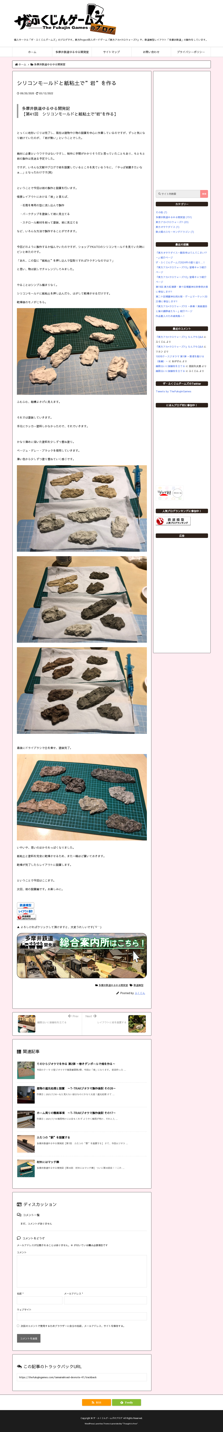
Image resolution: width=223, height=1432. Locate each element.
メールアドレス (73, 1293)
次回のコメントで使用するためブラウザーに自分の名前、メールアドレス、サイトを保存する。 (73, 1326)
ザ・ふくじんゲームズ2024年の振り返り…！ (180, 262)
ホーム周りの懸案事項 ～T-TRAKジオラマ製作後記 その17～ (76, 1113)
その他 (161, 212)
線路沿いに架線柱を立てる (170, 366)
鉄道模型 (138, 985)
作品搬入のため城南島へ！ (170, 316)
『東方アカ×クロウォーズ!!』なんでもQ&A (179, 337)
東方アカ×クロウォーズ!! (172, 222)
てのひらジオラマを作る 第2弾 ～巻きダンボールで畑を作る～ (76, 1064)
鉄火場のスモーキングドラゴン (175, 231)
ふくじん (140, 993)
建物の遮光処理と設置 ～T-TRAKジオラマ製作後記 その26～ (76, 1088)
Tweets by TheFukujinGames (173, 391)
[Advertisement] (182, 130)
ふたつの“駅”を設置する (53, 1137)
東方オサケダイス (167, 227)
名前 (20, 1293)
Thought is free (130, 1423)
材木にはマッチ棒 (48, 1162)
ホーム (22, 64)
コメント (22, 1252)
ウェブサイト (24, 1309)
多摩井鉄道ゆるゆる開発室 (49, 64)
